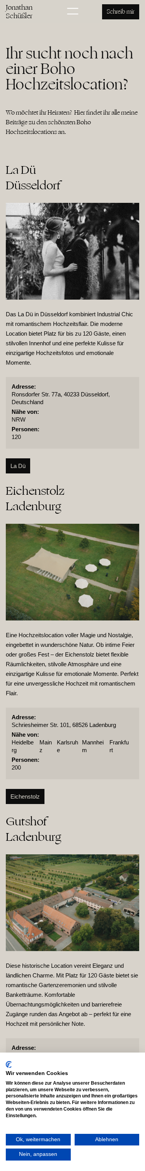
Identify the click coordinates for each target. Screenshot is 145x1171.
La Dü (18, 466)
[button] (72, 11)
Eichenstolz (25, 796)
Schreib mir (121, 11)
